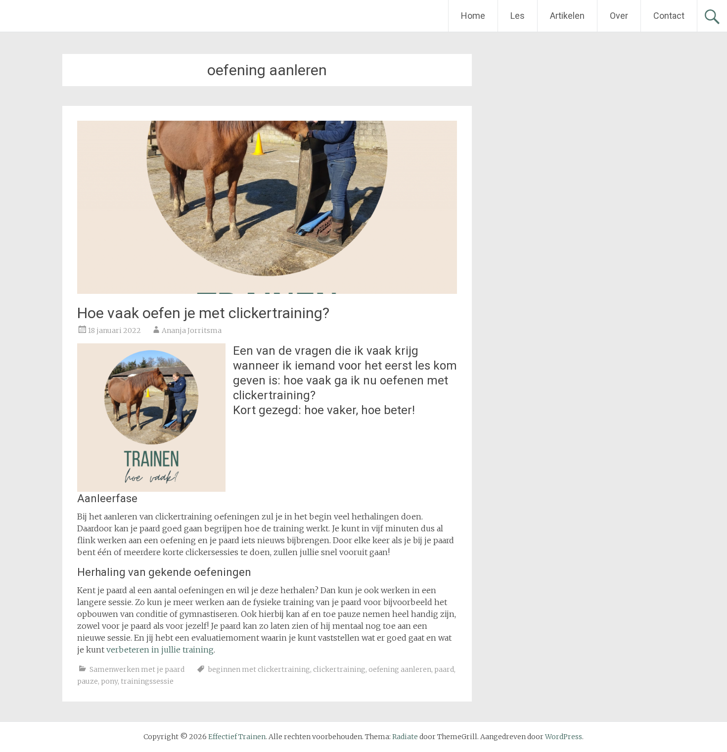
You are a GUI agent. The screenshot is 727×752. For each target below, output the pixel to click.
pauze (87, 681)
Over (619, 15)
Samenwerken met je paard (137, 669)
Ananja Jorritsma (192, 330)
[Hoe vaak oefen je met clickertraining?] (267, 291)
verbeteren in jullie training (160, 650)
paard (444, 669)
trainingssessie (147, 681)
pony (109, 681)
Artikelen (567, 15)
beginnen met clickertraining (259, 669)
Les (517, 15)
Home (473, 15)
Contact (668, 15)
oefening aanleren (399, 669)
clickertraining (339, 669)
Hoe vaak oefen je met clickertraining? (203, 313)
